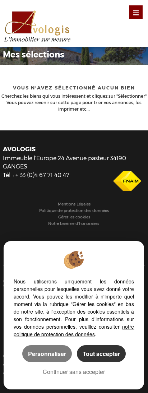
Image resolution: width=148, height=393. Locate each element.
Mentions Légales (74, 204)
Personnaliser (47, 354)
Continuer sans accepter (74, 371)
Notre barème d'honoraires (74, 223)
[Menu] (136, 12)
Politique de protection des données (74, 210)
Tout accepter (101, 354)
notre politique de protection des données (74, 330)
